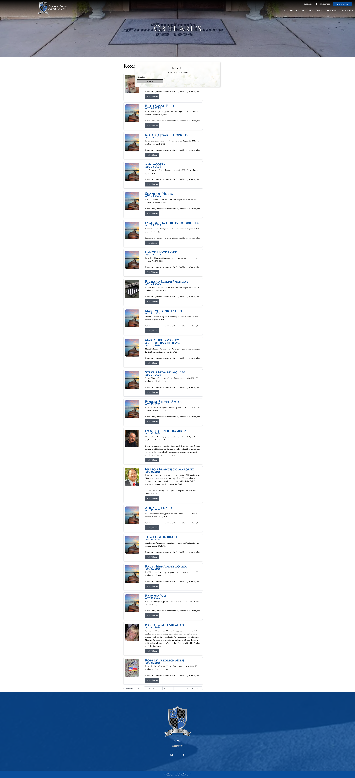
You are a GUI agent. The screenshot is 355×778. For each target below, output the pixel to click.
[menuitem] (284, 11)
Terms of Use (177, 775)
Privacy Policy (169, 775)
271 (197, 688)
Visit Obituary (152, 96)
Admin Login (185, 775)
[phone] (177, 755)
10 (183, 688)
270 (192, 688)
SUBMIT (150, 81)
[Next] (201, 688)
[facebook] (183, 755)
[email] (172, 755)
